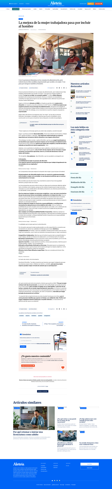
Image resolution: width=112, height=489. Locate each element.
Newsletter (55, 465)
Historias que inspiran (26, 9)
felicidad (60, 432)
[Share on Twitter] (61, 87)
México (94, 9)
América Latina (102, 9)
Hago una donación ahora (27, 365)
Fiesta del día (76, 178)
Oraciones (15, 9)
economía (21, 315)
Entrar (47, 386)
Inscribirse (23, 346)
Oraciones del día (77, 192)
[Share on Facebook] (56, 87)
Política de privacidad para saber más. (43, 343)
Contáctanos (67, 484)
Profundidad (47, 9)
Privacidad (73, 484)
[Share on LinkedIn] (59, 87)
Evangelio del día (77, 187)
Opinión (40, 9)
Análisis (35, 9)
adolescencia (83, 408)
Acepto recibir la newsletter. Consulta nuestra (35, 343)
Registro (90, 3)
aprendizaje (17, 408)
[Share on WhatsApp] (66, 87)
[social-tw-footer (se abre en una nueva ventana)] (57, 480)
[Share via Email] (63, 87)
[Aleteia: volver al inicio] (56, 3)
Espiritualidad (55, 9)
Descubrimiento (64, 9)
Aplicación (55, 467)
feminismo (34, 315)
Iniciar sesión (84, 3)
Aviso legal (62, 484)
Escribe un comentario (42, 391)
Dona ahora (98, 3)
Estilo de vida (72, 9)
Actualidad (80, 9)
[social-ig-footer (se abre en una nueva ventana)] (59, 480)
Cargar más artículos (81, 118)
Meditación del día (78, 182)
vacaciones (61, 408)
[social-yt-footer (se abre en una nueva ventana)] (52, 480)
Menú (8, 9)
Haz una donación (47, 484)
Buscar (28, 3)
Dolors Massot (34, 29)
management (47, 315)
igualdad (40, 315)
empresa (27, 315)
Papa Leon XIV (88, 9)
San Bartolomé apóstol (60, 5)
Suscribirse (89, 464)
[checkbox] (20, 343)
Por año (67, 465)
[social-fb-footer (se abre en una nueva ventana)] (54, 480)
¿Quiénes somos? (55, 484)
